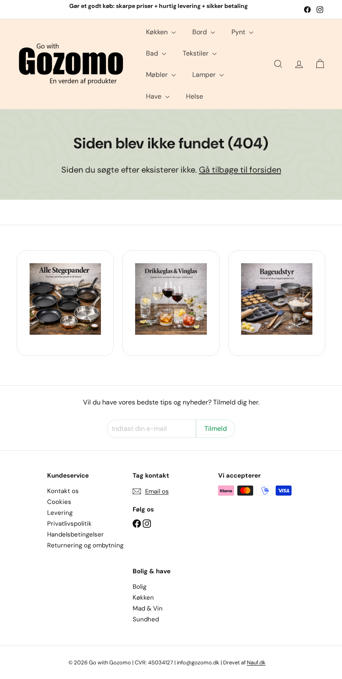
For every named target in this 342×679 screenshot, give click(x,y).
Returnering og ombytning (85, 545)
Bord (200, 32)
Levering (60, 513)
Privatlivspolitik (69, 523)
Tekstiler (196, 53)
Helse (194, 96)
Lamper (204, 74)
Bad (153, 53)
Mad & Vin (148, 608)
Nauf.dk (256, 662)
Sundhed (146, 619)
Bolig (139, 586)
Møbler (157, 74)
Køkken (157, 32)
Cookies (59, 502)
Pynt (239, 32)
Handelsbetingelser (75, 534)
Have (154, 96)
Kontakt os (63, 491)
